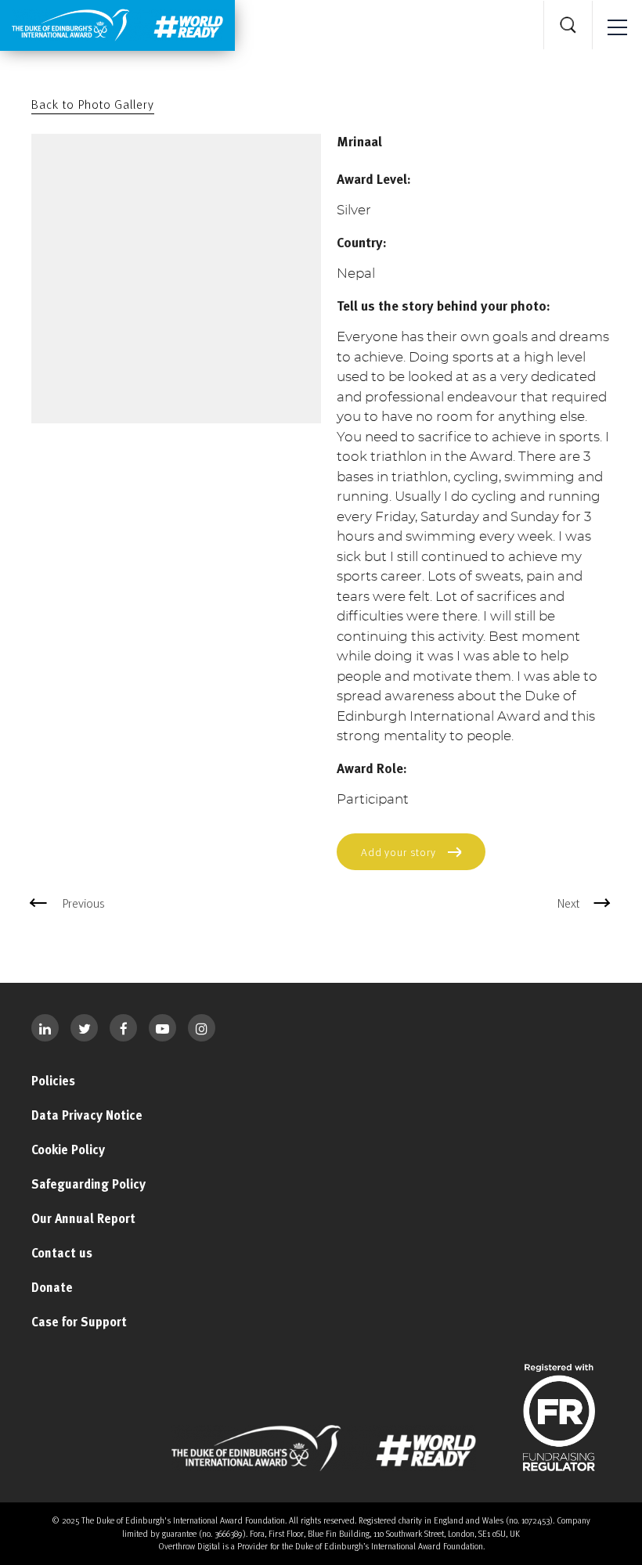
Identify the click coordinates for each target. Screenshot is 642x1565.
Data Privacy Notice (86, 1115)
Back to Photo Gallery (92, 104)
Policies (53, 1080)
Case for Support (79, 1321)
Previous (84, 903)
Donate (52, 1287)
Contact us (61, 1252)
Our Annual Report (83, 1218)
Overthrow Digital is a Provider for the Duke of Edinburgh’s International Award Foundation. (321, 1546)
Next (568, 903)
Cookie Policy (68, 1149)
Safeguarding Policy (88, 1184)
